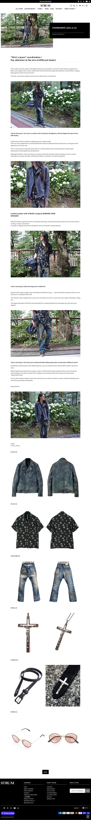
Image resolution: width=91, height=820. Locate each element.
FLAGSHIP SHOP (52, 795)
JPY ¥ (83, 5)
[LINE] (78, 1)
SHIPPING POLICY (29, 801)
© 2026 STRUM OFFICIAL (7, 817)
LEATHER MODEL (52, 793)
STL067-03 (14, 452)
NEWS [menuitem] (47, 9)
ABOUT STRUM (69, 9)
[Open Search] (71, 5)
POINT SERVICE (28, 791)
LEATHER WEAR (29, 9)
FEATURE (59, 9)
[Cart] (86, 5)
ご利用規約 (27, 797)
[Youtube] (87, 1)
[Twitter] (83, 1)
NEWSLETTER (51, 799)
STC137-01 (14, 504)
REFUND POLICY (29, 803)
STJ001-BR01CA (15, 556)
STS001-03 (14, 608)
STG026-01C (14, 660)
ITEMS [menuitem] (40, 9)
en (77, 5)
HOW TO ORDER (28, 789)
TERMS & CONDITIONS (30, 795)
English (76, 808)
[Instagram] (81, 1)
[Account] (74, 5)
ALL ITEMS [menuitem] (19, 9)
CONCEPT (50, 787)
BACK (45, 772)
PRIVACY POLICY (29, 799)
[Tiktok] (89, 1)
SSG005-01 (14, 712)
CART (25, 787)
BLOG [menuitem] (52, 9)
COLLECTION (51, 791)
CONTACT (27, 793)
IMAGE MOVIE (51, 789)
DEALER (49, 797)
